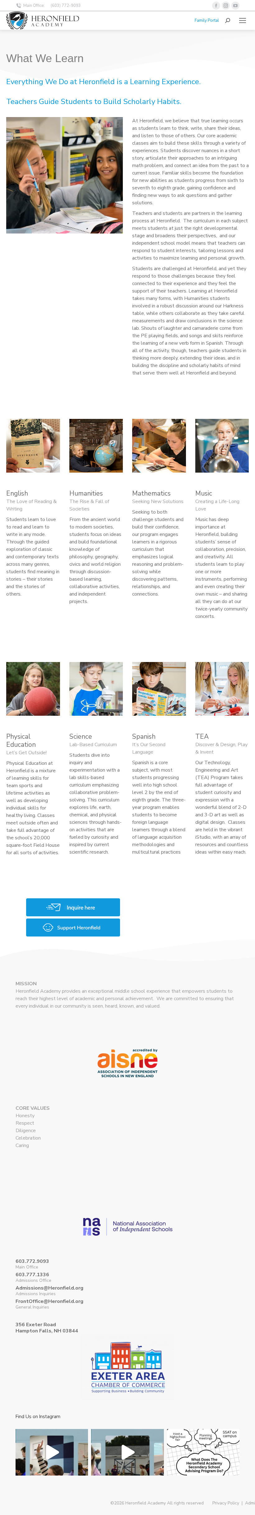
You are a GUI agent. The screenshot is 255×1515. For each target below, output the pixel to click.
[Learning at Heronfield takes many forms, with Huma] (127, 1465)
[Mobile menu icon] (242, 20)
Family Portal (207, 20)
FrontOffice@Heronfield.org (49, 1301)
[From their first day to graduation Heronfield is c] (203, 1465)
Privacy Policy (225, 1503)
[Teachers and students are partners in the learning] (52, 1465)
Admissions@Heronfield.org (49, 1288)
